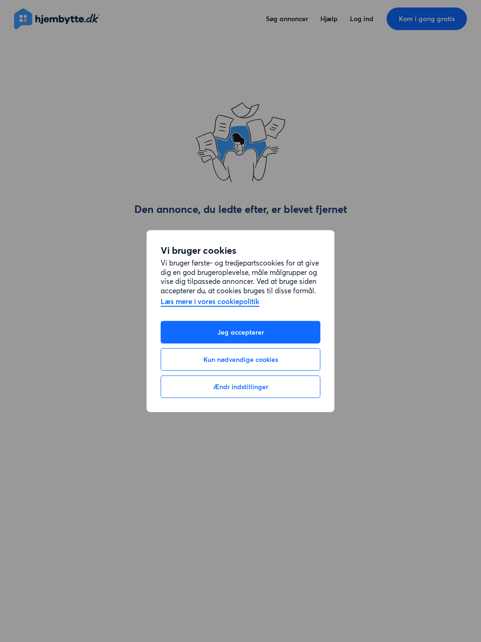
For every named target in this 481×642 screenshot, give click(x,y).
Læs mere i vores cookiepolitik (210, 302)
